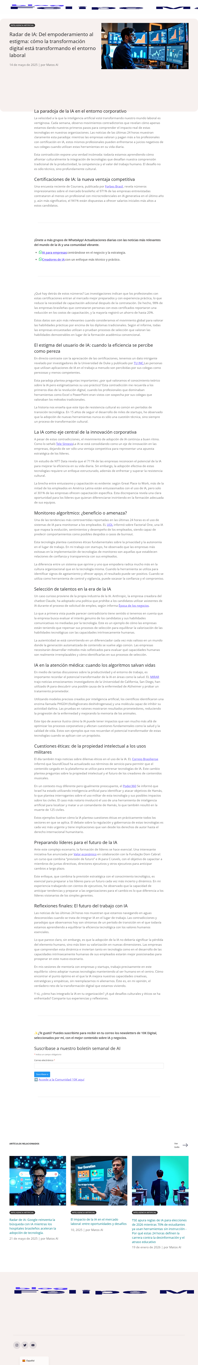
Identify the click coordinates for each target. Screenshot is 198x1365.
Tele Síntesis (64, 444)
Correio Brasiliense (145, 759)
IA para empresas (54, 252)
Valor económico (85, 854)
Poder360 (129, 786)
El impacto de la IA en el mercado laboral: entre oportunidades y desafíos (99, 1221)
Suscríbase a (42, 1074)
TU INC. (139, 363)
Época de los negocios (134, 605)
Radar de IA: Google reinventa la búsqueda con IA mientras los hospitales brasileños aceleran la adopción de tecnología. (32, 1226)
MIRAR (154, 677)
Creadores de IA (53, 259)
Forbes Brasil (114, 186)
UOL (110, 525)
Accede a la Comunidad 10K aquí (61, 1079)
